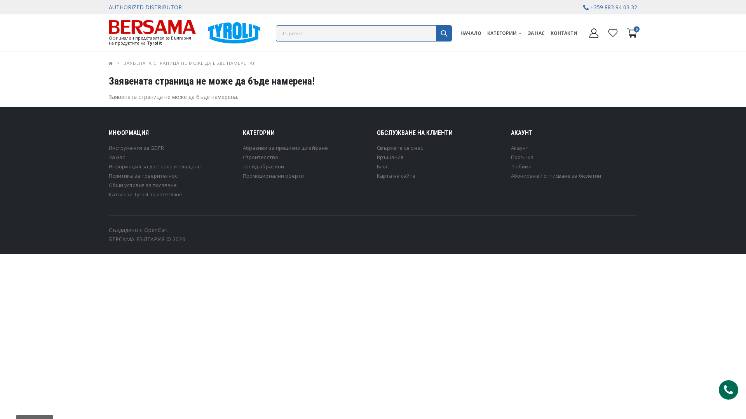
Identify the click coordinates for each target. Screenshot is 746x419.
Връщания (390, 157)
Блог (382, 166)
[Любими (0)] (613, 33)
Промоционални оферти (273, 175)
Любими (521, 166)
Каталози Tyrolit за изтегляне (145, 194)
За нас (536, 33)
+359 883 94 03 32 (613, 7)
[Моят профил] (594, 33)
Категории (502, 33)
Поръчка (522, 157)
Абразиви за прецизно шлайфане (285, 147)
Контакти (564, 33)
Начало (470, 33)
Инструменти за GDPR (136, 147)
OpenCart (156, 230)
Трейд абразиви (263, 166)
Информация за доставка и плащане (155, 166)
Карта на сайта (396, 175)
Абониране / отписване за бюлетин (556, 175)
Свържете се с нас (400, 147)
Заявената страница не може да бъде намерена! (189, 63)
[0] (632, 35)
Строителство (260, 157)
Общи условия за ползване (143, 185)
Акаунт (519, 147)
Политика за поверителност (144, 175)
